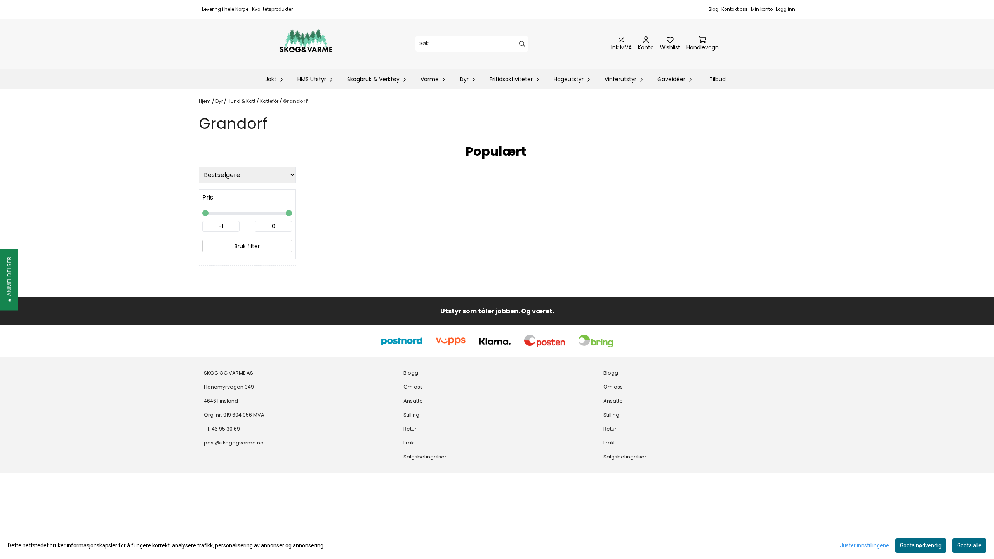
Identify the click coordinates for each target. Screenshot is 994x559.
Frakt (409, 442)
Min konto (762, 9)
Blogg (410, 373)
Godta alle (969, 545)
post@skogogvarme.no (234, 442)
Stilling (411, 414)
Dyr (219, 101)
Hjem (205, 101)
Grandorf (295, 101)
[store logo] (306, 44)
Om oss (413, 387)
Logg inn (785, 9)
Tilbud (717, 79)
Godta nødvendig (921, 545)
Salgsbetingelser (425, 456)
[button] (9, 279)
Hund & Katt (242, 101)
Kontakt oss (734, 9)
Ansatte (413, 401)
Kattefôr (270, 101)
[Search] (522, 44)
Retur (410, 428)
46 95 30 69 (226, 428)
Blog (713, 9)
